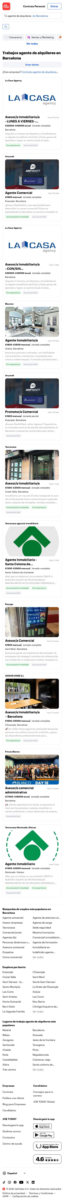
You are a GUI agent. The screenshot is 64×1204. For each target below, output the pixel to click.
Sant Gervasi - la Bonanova (11, 982)
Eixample (7, 972)
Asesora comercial (13, 947)
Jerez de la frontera (44, 1039)
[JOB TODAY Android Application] (43, 1135)
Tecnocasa (10, 447)
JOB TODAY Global (44, 1101)
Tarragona (39, 1044)
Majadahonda (41, 1054)
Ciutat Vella (9, 976)
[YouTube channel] (21, 1182)
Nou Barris (39, 1001)
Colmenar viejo (41, 1059)
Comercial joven (12, 932)
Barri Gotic (8, 1006)
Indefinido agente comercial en (43, 952)
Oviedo (6, 1049)
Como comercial (12, 957)
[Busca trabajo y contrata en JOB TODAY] (6, 6)
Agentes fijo (9, 937)
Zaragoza (8, 1039)
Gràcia (36, 991)
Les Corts (8, 991)
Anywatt (9, 156)
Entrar (54, 6)
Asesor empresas (12, 922)
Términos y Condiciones (41, 1193)
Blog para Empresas (14, 1104)
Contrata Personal (34, 6)
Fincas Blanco (12, 751)
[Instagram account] (9, 1182)
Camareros (15, 37)
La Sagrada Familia (13, 1011)
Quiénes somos (11, 1131)
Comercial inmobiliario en (46, 937)
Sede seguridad (42, 927)
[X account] (27, 1182)
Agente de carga (42, 922)
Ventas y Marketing (43, 37)
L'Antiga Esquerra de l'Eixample (45, 1006)
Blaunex (9, 303)
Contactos (8, 1137)
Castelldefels (10, 1059)
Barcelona (38, 1030)
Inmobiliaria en (41, 947)
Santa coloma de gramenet (43, 1064)
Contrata (7, 1091)
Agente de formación (45, 942)
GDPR (5, 1196)
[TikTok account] (3, 1182)
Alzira (5, 1064)
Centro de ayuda (12, 1143)
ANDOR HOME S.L (14, 675)
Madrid (6, 1030)
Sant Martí (39, 976)
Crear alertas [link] (32, 64)
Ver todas (32, 43)
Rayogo (9, 604)
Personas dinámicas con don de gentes (16, 942)
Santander (8, 1044)
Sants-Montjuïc (11, 986)
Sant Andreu (9, 996)
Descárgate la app (13, 1125)
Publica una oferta (13, 1098)
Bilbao (6, 1035)
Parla (5, 1054)
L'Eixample (39, 972)
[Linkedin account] (33, 1182)
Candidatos (9, 1110)
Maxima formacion (44, 932)
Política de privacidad (13, 1193)
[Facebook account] (15, 1182)
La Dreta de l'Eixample (45, 986)
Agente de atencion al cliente (45, 918)
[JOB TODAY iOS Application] (42, 1126)
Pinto (36, 1049)
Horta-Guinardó (11, 1001)
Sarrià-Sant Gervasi (44, 981)
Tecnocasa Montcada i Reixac (20, 827)
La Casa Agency (13, 80)
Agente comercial (12, 917)
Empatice (8, 952)
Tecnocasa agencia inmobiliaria (21, 523)
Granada (38, 1035)
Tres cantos (9, 1069)
